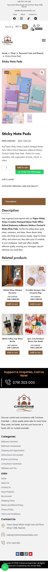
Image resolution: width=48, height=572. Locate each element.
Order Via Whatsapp (30, 171)
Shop (15, 14)
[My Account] (34, 25)
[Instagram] (22, 554)
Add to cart (22, 167)
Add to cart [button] (12, 304)
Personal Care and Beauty (25, 186)
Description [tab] (11, 201)
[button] (42, 72)
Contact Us (32, 14)
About (23, 14)
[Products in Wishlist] (38, 25)
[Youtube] (30, 554)
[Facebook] (17, 554)
